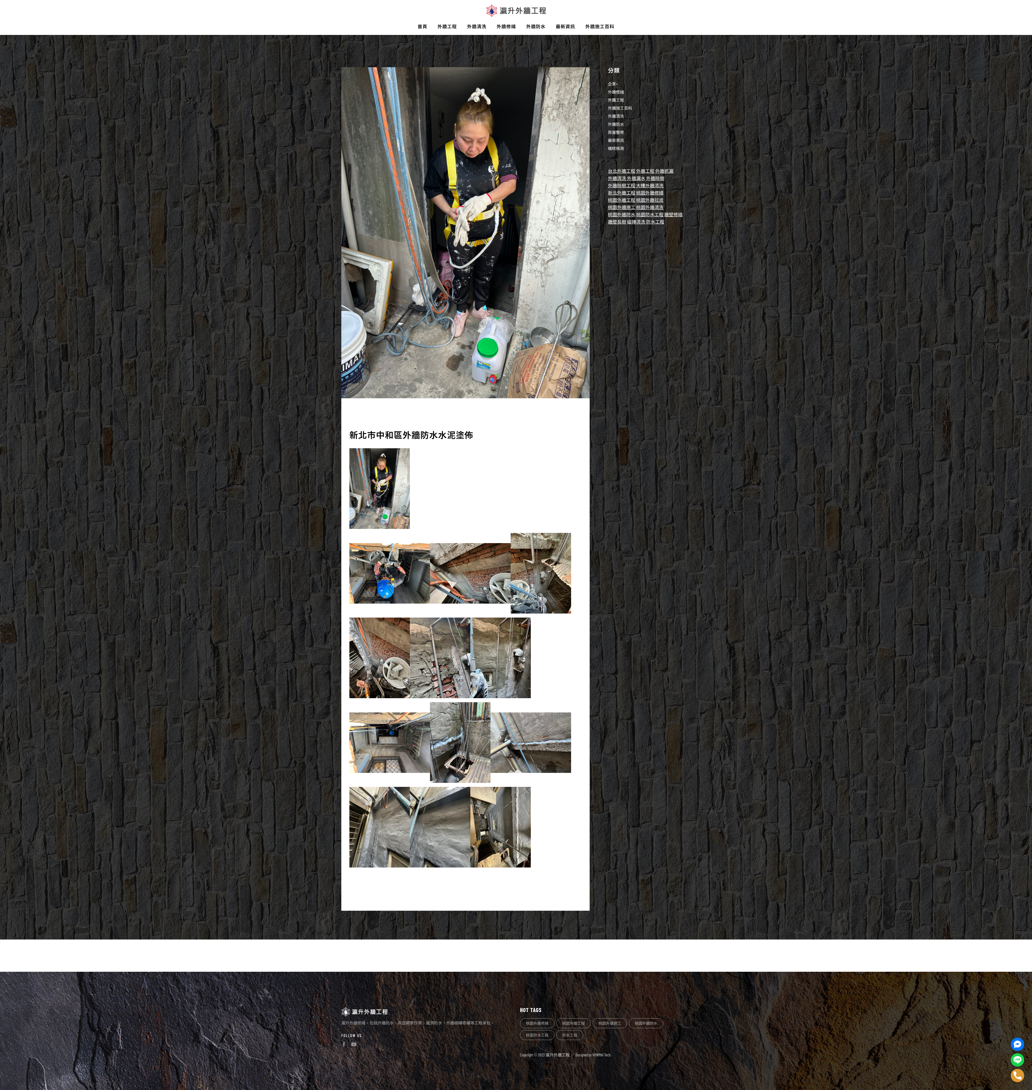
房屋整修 (616, 132)
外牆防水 (616, 124)
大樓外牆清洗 (650, 185)
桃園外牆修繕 (650, 192)
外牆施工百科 (620, 108)
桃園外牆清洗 (650, 207)
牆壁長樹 (617, 221)
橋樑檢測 (616, 148)
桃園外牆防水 (621, 214)
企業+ (613, 83)
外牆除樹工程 (621, 185)
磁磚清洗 (636, 221)
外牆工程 (616, 100)
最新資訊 (616, 140)
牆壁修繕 (673, 214)
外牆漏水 (636, 178)
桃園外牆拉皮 (650, 200)
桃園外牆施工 (621, 207)
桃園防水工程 (650, 214)
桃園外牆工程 (621, 200)
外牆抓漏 (664, 171)
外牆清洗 (616, 116)
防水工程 (655, 221)
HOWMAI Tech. (602, 1054)
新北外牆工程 (621, 192)
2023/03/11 (359, 415)
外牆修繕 (616, 91)
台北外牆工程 (621, 171)
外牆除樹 (655, 178)
